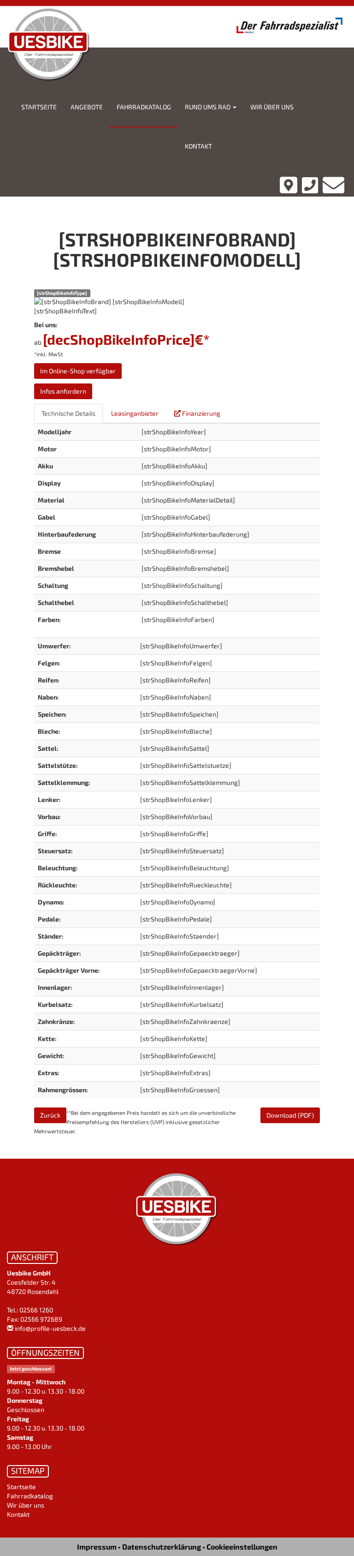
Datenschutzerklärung (161, 1546)
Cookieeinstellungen (241, 1546)
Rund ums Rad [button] (208, 107)
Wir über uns (272, 107)
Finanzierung (200, 413)
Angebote (87, 107)
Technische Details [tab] (68, 413)
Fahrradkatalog (144, 107)
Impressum (97, 1546)
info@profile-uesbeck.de (50, 1328)
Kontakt (198, 146)
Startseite (39, 107)
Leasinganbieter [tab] (135, 413)
